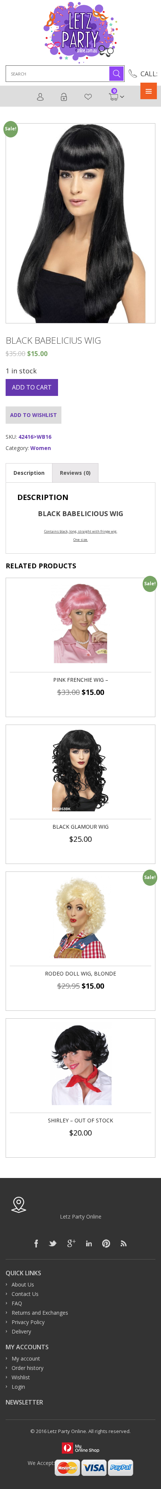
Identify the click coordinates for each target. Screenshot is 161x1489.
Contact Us (25, 1293)
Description (29, 472)
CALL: (149, 73)
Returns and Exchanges (40, 1312)
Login (64, 97)
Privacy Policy (28, 1322)
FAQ (17, 1303)
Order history (27, 1367)
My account (26, 1358)
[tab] (29, 472)
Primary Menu (148, 91)
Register (40, 97)
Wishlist (88, 97)
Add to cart (32, 387)
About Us (23, 1284)
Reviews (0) (75, 472)
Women (40, 448)
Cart (114, 93)
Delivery (21, 1331)
